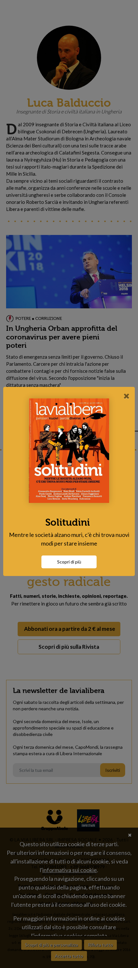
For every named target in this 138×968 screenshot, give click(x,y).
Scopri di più (69, 561)
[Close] (126, 396)
